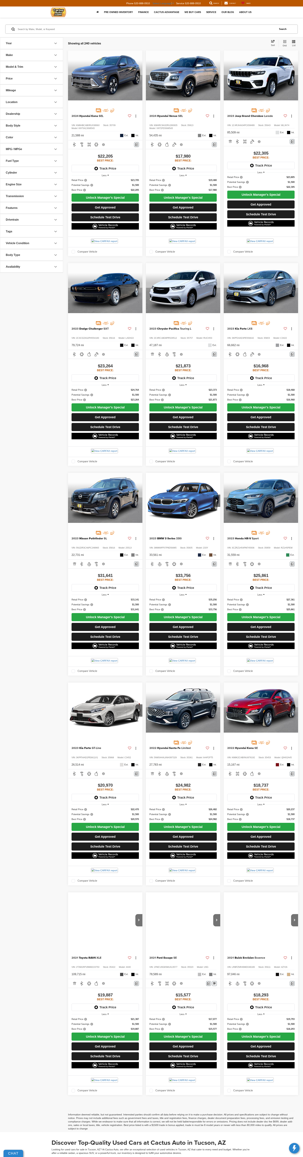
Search (283, 29)
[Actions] (136, 116)
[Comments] (136, 144)
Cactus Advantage (166, 12)
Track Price (107, 168)
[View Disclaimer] (104, 144)
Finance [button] (143, 12)
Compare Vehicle (87, 251)
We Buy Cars (192, 12)
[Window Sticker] (214, 983)
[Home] (97, 12)
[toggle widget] (294, 1148)
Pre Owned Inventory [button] (118, 12)
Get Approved (105, 207)
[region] (105, 185)
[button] (216, 501)
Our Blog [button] (227, 12)
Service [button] (211, 12)
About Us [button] (245, 12)
